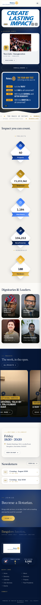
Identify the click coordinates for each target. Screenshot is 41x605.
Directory (6, 576)
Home (5, 573)
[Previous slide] (32, 24)
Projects (25, 580)
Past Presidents (28, 583)
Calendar (6, 580)
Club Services (8, 583)
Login (8, 518)
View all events (20, 68)
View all (32, 463)
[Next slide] (36, 24)
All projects (10, 365)
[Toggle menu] (37, 3)
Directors (26, 576)
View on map (12, 452)
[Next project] (37, 393)
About (25, 573)
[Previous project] (3, 393)
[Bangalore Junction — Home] (10, 3)
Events (6, 586)
